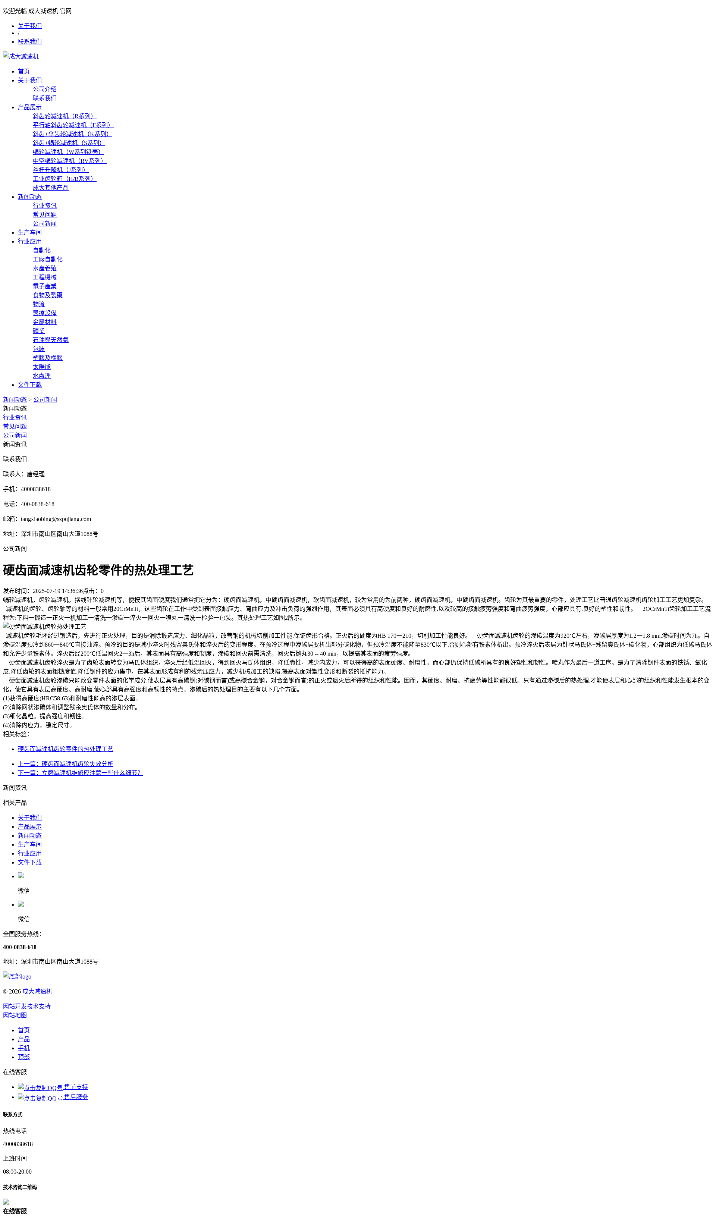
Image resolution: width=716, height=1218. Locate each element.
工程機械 (45, 277)
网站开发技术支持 (27, 1006)
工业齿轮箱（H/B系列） (65, 179)
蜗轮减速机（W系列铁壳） (68, 152)
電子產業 (45, 286)
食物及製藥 (48, 295)
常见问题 (45, 214)
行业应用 (30, 241)
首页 (24, 71)
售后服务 (75, 1097)
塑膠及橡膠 (48, 358)
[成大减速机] (21, 56)
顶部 (24, 1057)
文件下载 (30, 385)
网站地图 (15, 1015)
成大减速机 (37, 991)
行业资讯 (45, 206)
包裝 (39, 349)
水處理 (42, 376)
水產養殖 (45, 268)
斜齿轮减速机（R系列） (65, 116)
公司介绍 (45, 89)
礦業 (39, 331)
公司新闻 (45, 223)
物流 (39, 304)
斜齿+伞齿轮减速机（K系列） (72, 134)
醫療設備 (45, 313)
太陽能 (42, 367)
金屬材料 (45, 322)
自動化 (42, 250)
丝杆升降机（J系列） (61, 170)
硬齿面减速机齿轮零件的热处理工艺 (65, 749)
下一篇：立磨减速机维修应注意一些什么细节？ (80, 773)
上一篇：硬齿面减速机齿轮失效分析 (65, 764)
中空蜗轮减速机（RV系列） (70, 161)
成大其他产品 (51, 188)
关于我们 (30, 26)
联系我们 (30, 41)
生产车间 (30, 232)
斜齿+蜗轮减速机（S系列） (69, 143)
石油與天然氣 (51, 340)
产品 (24, 1039)
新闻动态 (30, 197)
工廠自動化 (48, 259)
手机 (24, 1048)
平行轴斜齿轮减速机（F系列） (73, 125)
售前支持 (75, 1087)
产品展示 (30, 107)
